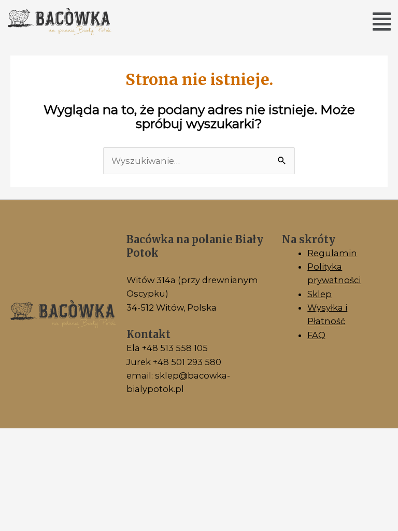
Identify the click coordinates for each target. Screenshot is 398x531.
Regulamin (332, 253)
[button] (381, 21)
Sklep (319, 294)
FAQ (316, 335)
